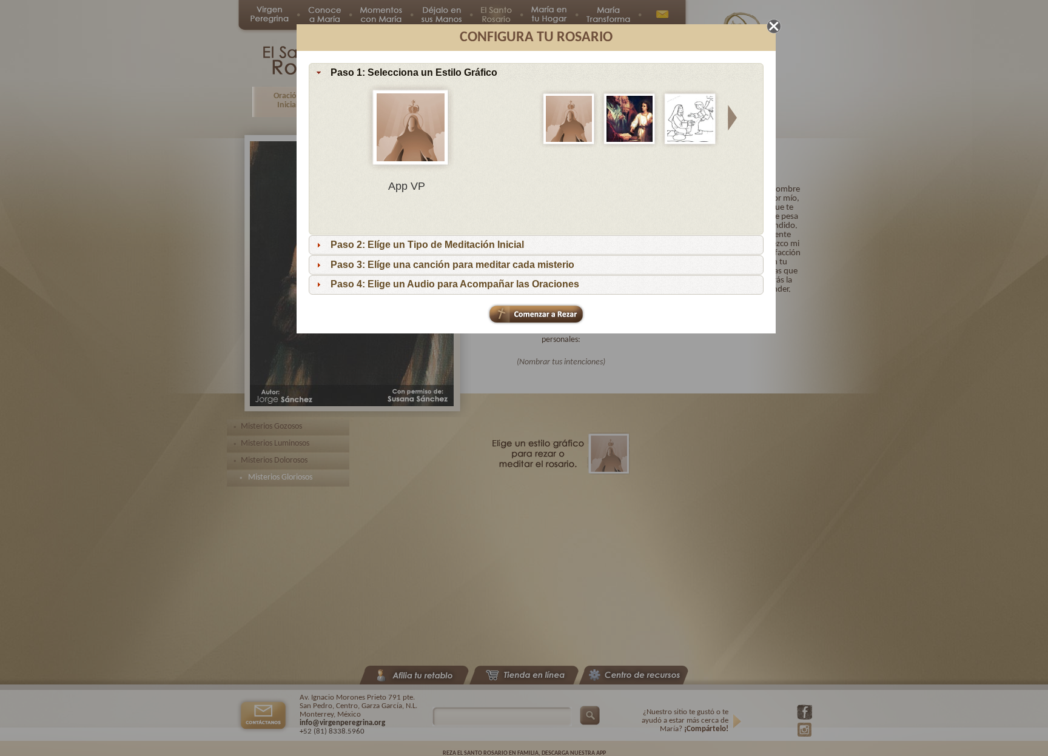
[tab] (536, 72)
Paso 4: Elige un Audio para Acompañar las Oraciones (455, 284)
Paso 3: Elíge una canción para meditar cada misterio (452, 264)
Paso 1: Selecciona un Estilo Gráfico (414, 72)
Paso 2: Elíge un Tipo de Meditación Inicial (427, 244)
